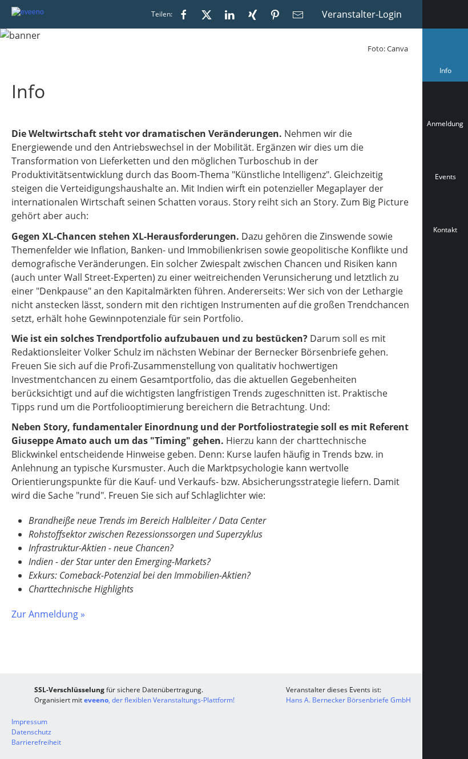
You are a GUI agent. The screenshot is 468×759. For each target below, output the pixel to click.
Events (445, 176)
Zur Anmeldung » (48, 614)
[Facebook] (183, 14)
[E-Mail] (298, 14)
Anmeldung (445, 123)
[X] (206, 14)
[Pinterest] (275, 14)
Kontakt (445, 230)
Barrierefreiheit (36, 742)
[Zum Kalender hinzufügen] (445, 281)
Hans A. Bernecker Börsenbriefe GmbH (348, 700)
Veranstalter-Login (362, 14)
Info (447, 73)
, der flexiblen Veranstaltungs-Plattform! (159, 700)
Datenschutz (31, 732)
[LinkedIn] (229, 14)
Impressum (29, 721)
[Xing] (252, 14)
